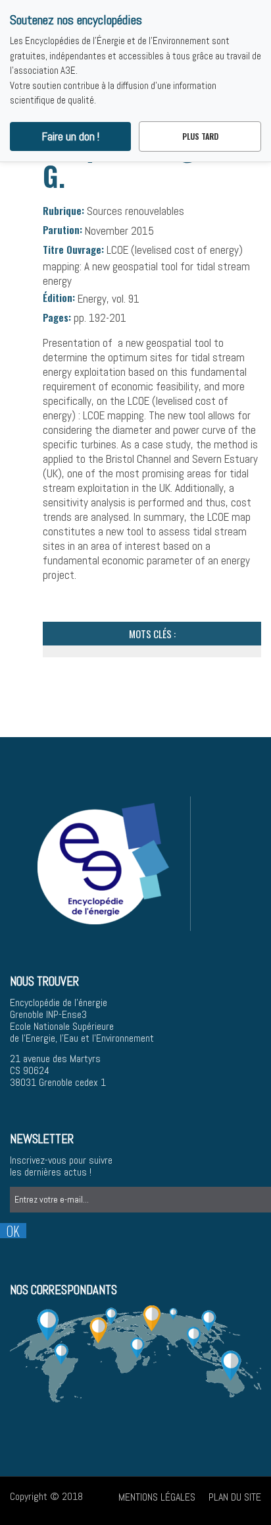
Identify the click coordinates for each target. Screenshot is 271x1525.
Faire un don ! (70, 136)
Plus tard (200, 136)
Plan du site (235, 1497)
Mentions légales (156, 1497)
